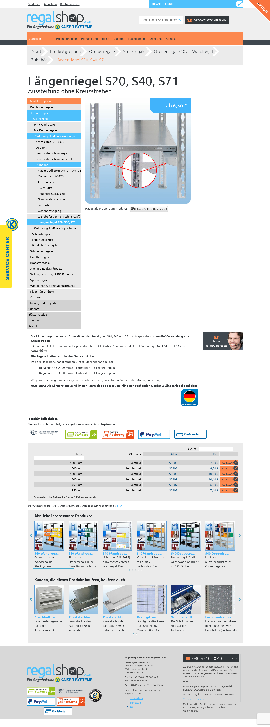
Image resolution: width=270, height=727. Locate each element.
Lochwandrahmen (219, 617)
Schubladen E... (183, 617)
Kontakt (171, 38)
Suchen (192, 448)
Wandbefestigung (49, 211)
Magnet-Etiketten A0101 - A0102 (59, 170)
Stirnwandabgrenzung (52, 199)
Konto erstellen (70, 4)
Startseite (34, 4)
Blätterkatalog (137, 38)
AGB (132, 707)
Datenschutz (136, 698)
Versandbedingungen (194, 699)
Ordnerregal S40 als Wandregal (183, 51)
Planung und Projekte (95, 38)
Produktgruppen (66, 38)
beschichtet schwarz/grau (52, 153)
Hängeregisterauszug (52, 193)
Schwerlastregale (41, 251)
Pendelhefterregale (45, 245)
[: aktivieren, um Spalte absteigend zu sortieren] (59, 458)
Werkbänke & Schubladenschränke (52, 285)
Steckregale (134, 51)
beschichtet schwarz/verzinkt (55, 159)
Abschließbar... (46, 617)
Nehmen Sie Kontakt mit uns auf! (150, 209)
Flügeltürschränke (42, 291)
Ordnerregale (102, 51)
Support (118, 38)
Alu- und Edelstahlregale (46, 268)
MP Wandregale (44, 124)
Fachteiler (44, 205)
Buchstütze (45, 187)
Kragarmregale (40, 262)
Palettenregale (40, 257)
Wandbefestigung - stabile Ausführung (63, 216)
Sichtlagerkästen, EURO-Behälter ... (53, 274)
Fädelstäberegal (42, 239)
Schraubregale (41, 234)
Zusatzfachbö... (80, 617)
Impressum (135, 702)
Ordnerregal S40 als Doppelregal (55, 228)
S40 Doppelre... (183, 553)
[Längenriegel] (138, 151)
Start (37, 51)
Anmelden (50, 4)
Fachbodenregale (41, 107)
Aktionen (36, 297)
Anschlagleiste (47, 182)
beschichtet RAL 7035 (50, 141)
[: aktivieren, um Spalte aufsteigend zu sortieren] (113, 458)
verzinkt (41, 147)
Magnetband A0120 (51, 176)
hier (119, 505)
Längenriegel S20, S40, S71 (80, 59)
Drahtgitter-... (148, 617)
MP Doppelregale (45, 130)
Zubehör (39, 59)
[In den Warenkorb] (229, 462)
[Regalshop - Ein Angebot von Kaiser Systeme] (59, 19)
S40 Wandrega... (46, 553)
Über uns (156, 38)
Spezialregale (39, 280)
